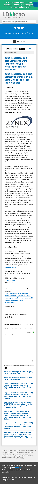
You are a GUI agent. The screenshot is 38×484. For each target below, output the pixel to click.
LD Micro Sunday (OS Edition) (16, 33)
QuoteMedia (23, 450)
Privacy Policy (31, 477)
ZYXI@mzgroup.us (11, 280)
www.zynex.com (10, 267)
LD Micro (10, 465)
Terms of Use (20, 457)
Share (28, 49)
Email (9, 49)
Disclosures (22, 477)
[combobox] (19, 22)
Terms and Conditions (9, 477)
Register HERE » (24, 7)
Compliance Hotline (8, 480)
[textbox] (20, 22)
